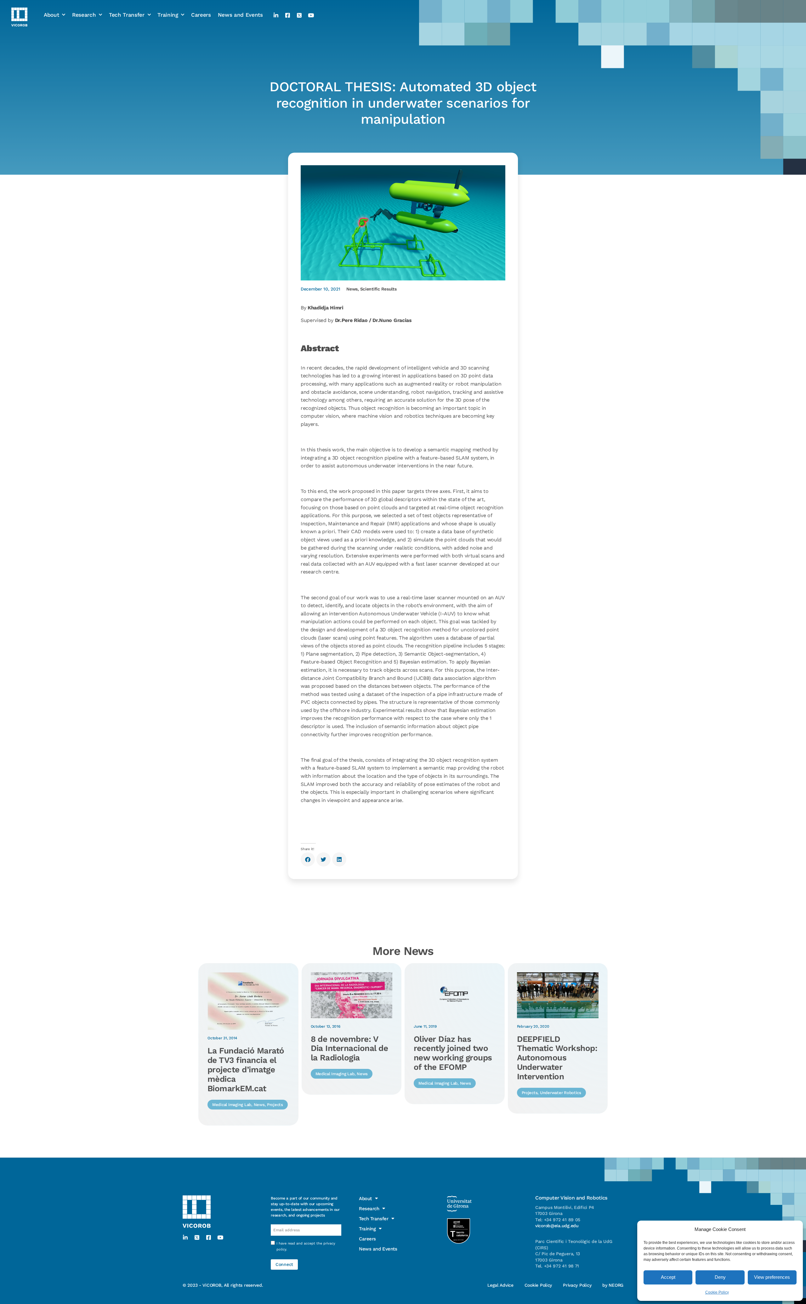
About (51, 15)
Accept (668, 1277)
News (352, 288)
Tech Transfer (127, 15)
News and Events (240, 15)
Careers (201, 15)
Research (84, 15)
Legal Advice (500, 1285)
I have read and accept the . (305, 1246)
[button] (308, 859)
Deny (720, 1277)
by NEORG (612, 1285)
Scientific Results (378, 288)
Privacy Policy (577, 1285)
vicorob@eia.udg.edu (557, 1225)
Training (167, 15)
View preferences (772, 1277)
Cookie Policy (717, 1292)
